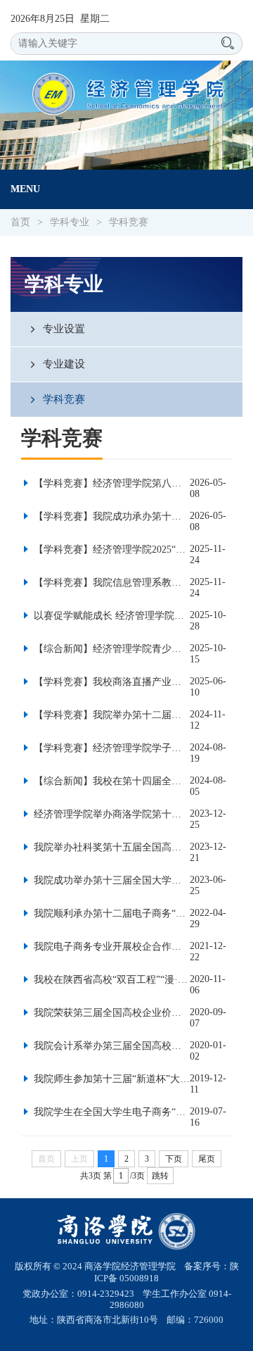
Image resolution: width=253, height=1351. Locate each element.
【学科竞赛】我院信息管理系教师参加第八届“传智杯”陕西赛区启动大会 (110, 582)
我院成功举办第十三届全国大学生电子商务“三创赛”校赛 (110, 880)
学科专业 (69, 222)
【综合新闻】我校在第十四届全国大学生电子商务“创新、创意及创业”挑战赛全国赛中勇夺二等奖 (110, 781)
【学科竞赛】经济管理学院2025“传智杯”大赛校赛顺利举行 (110, 549)
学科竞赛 (128, 222)
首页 (20, 222)
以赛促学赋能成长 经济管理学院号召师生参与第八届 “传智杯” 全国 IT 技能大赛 (110, 615)
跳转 (160, 1176)
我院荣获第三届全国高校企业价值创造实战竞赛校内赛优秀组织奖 (110, 1012)
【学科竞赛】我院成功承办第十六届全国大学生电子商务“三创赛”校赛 (110, 516)
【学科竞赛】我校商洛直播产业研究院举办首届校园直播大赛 (110, 682)
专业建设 (62, 364)
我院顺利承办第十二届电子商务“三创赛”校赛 (110, 913)
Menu (25, 189)
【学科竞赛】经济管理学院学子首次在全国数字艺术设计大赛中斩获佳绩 (110, 748)
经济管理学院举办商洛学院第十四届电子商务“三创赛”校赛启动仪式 (110, 814)
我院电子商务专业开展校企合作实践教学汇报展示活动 (110, 946)
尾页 (206, 1159)
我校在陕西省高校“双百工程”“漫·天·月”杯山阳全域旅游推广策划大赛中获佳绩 (110, 979)
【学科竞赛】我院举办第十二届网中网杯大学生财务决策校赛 (110, 715)
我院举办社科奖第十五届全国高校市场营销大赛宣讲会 (110, 847)
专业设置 (62, 328)
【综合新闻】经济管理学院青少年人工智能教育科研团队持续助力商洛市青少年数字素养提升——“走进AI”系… (110, 648)
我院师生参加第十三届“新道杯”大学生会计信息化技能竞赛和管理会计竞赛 (110, 1079)
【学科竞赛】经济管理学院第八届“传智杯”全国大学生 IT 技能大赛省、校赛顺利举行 (110, 483)
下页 (173, 1159)
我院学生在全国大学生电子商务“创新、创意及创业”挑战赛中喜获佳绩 (110, 1112)
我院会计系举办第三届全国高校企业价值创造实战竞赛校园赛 (110, 1046)
